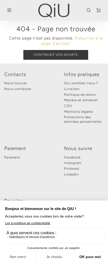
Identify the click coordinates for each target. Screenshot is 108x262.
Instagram (72, 163)
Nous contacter (17, 89)
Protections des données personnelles (82, 119)
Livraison (72, 89)
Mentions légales (78, 112)
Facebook (72, 157)
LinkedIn (71, 174)
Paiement (15, 148)
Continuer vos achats (56, 54)
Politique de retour (80, 94)
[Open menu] (9, 10)
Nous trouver (15, 83)
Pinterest (72, 168)
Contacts (15, 74)
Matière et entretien (81, 100)
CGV (68, 106)
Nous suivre (78, 148)
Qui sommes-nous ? (81, 83)
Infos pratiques (81, 74)
